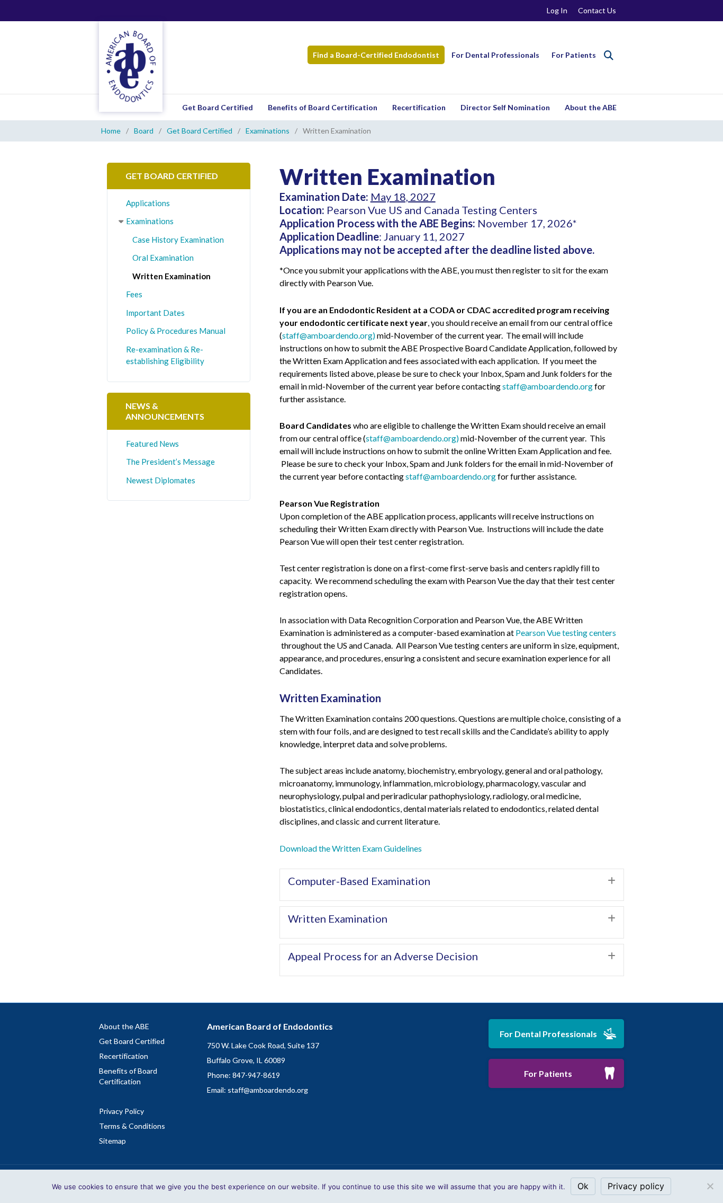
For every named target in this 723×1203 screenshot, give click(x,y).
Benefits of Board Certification (322, 107)
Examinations (268, 130)
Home (111, 130)
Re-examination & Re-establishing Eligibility (165, 355)
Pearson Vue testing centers (566, 632)
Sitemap (112, 1140)
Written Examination (171, 276)
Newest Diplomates (160, 480)
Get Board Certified (217, 107)
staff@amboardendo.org (547, 386)
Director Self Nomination (505, 107)
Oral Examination (163, 257)
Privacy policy (636, 1186)
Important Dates (155, 312)
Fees (134, 294)
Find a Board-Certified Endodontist (376, 54)
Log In (557, 10)
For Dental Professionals (495, 54)
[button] (451, 884)
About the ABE (591, 107)
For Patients (574, 54)
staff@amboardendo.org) (328, 335)
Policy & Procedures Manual (175, 330)
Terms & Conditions (132, 1125)
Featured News (152, 443)
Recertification (419, 107)
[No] (709, 1186)
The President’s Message (170, 461)
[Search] (608, 55)
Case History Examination (178, 239)
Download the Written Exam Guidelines (350, 848)
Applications (148, 203)
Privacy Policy (121, 1111)
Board (143, 130)
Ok (583, 1186)
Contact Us (597, 10)
